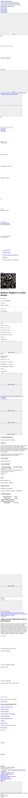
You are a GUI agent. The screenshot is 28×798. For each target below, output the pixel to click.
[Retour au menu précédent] (11, 100)
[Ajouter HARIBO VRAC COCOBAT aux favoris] (11, 592)
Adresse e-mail (4, 768)
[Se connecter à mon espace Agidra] (14, 52)
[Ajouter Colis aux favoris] (11, 317)
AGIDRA (8, 772)
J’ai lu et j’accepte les (14, 770)
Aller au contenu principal (6, 1)
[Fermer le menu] (11, 111)
